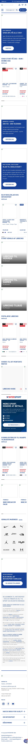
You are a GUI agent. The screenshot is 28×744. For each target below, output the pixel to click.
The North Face (8, 629)
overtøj (9, 624)
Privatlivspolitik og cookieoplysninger (11, 737)
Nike (13, 629)
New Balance (6, 649)
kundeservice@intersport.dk (8, 686)
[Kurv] (26, 5)
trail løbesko (18, 625)
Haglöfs (4, 631)
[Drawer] (2, 10)
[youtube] (13, 704)
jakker (13, 624)
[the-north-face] (22, 534)
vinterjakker (18, 624)
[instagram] (3, 704)
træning (18, 610)
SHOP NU (8, 48)
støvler (5, 625)
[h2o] (22, 542)
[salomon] (6, 550)
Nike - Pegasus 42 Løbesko (9, 339)
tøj (7, 620)
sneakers (15, 640)
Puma (10, 649)
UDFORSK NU (10, 139)
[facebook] (8, 704)
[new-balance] (6, 534)
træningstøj (12, 617)
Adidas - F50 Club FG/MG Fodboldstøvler (8, 463)
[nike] (6, 527)
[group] (9, 498)
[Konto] (19, 5)
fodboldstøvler (16, 615)
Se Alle (20, 519)
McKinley (17, 629)
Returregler (4, 739)
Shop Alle (4, 63)
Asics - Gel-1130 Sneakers (9, 83)
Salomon (19, 649)
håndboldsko (19, 641)
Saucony (14, 649)
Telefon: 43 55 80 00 (6, 684)
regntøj (22, 624)
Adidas (19, 648)
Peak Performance (11, 631)
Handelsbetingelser (6, 735)
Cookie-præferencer (6, 741)
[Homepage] (7, 4)
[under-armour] (22, 550)
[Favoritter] (23, 5)
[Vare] (9, 75)
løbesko (10, 614)
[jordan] (6, 542)
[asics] (14, 534)
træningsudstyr (20, 617)
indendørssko (6, 641)
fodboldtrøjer (6, 617)
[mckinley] (14, 550)
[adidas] (14, 527)
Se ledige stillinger (13, 583)
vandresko (10, 625)
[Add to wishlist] (16, 69)
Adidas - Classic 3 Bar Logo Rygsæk (8, 220)
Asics (23, 648)
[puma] (22, 527)
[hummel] (14, 542)
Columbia (22, 629)
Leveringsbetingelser (15, 739)
